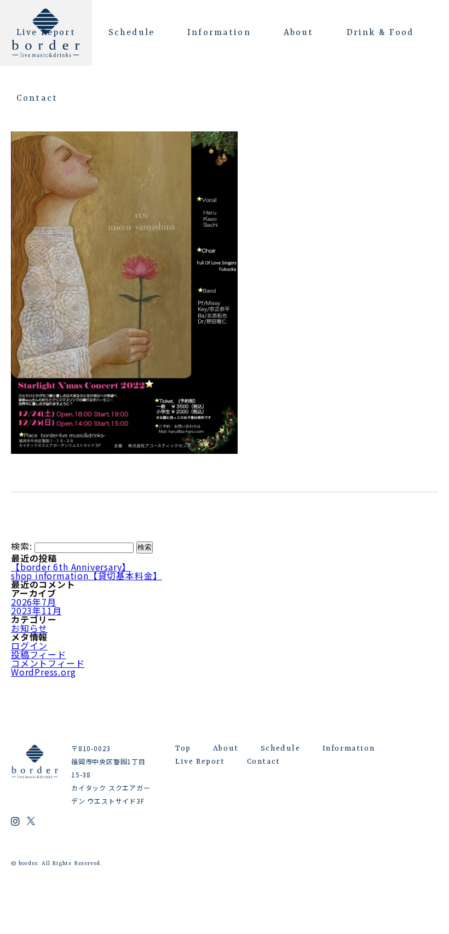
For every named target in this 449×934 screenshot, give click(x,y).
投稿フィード (38, 654)
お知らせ (29, 628)
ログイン (29, 645)
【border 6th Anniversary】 (71, 566)
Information (219, 33)
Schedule (131, 33)
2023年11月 (36, 610)
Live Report (46, 33)
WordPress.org (43, 671)
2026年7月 (33, 601)
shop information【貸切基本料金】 (86, 575)
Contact (36, 98)
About (299, 33)
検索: (21, 546)
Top (183, 748)
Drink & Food (380, 33)
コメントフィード (47, 663)
